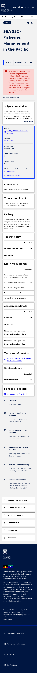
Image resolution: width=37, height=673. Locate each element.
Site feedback (12, 665)
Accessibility (11, 654)
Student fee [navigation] (11, 171)
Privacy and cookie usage (16, 644)
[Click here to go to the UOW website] (6, 8)
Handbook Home (7, 17)
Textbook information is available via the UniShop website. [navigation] (19, 360)
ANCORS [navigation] (10, 141)
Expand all (28, 243)
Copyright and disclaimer (16, 633)
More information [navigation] (13, 175)
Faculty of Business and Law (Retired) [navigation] (17, 132)
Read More (28, 121)
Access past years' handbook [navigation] (17, 394)
